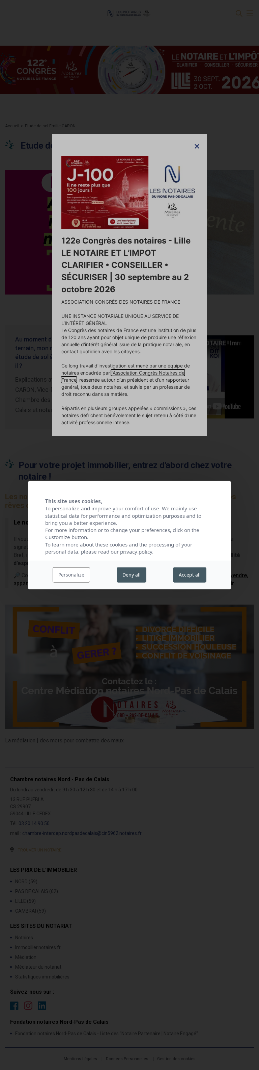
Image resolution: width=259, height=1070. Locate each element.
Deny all (131, 574)
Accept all (190, 574)
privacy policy (136, 551)
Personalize (71, 574)
